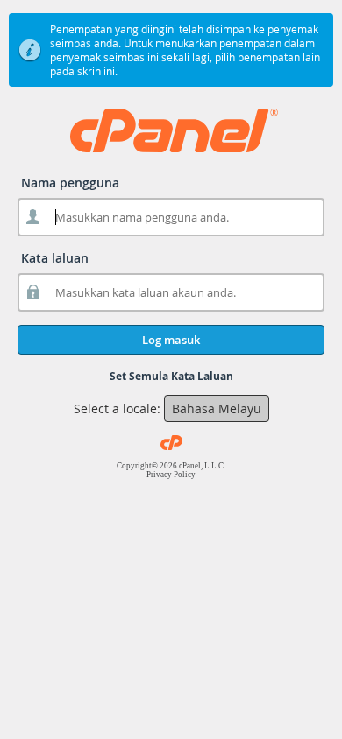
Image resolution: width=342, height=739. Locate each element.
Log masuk (171, 340)
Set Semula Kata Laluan (171, 376)
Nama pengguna (70, 182)
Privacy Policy (171, 474)
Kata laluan (55, 258)
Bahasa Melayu (216, 408)
